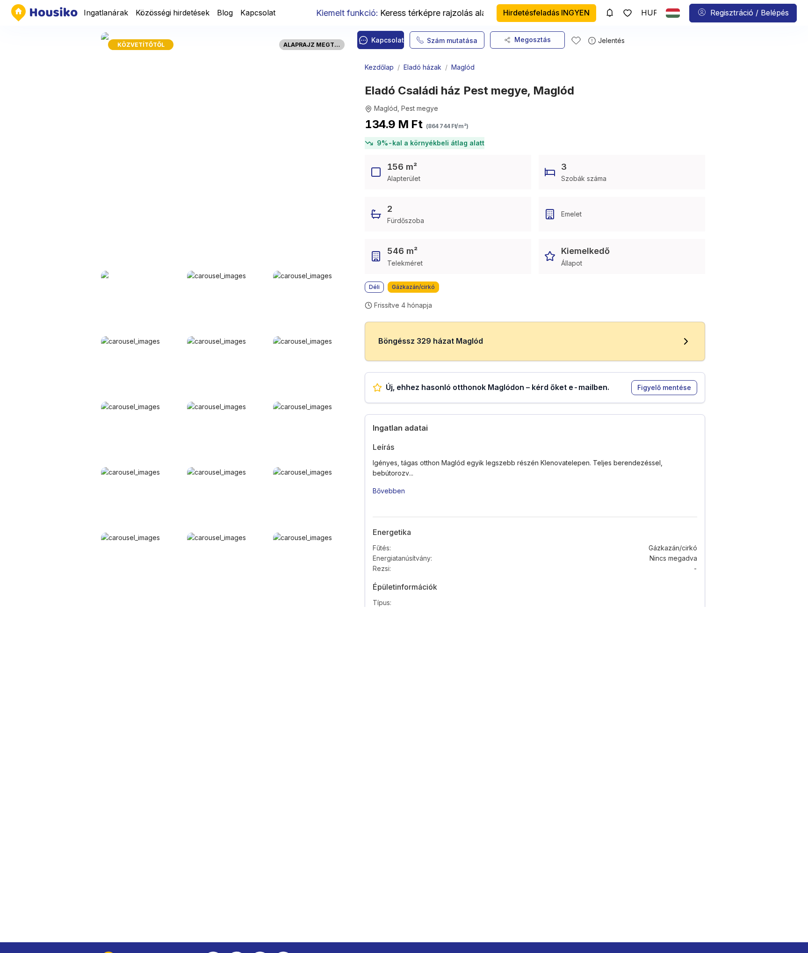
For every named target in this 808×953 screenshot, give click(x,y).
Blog (225, 12)
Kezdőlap (379, 67)
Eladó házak (422, 67)
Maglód (463, 67)
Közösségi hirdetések (172, 12)
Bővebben (389, 491)
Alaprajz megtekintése (314, 44)
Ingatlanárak (106, 12)
